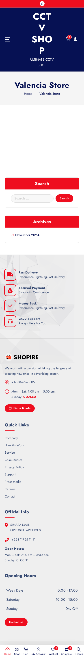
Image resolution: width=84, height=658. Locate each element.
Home (28, 93)
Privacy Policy (14, 467)
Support (10, 474)
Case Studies (13, 460)
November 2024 (27, 235)
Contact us (16, 622)
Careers (10, 489)
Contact (10, 496)
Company (11, 438)
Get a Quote (21, 408)
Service (10, 452)
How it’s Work (14, 445)
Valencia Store (49, 93)
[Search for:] (32, 198)
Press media (13, 481)
